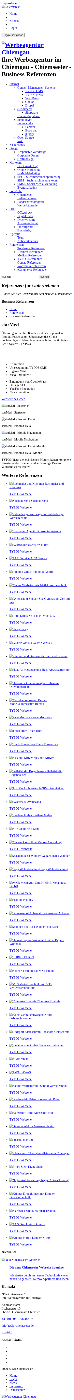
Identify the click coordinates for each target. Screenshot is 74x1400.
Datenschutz (17, 1389)
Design (13, 148)
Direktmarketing (27, 166)
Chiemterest (24, 194)
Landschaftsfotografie (30, 201)
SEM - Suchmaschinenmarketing (37, 180)
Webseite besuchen (13, 399)
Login (13, 28)
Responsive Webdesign (31, 152)
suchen (44, 276)
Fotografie (15, 191)
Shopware (31, 112)
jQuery (29, 134)
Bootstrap (31, 130)
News (13, 1382)
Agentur (14, 234)
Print (12, 209)
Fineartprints (25, 226)
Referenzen (16, 244)
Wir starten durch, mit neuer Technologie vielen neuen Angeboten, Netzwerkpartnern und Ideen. (39, 1277)
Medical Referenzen (29, 255)
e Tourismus (17, 144)
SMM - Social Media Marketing (37, 184)
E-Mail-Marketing (28, 173)
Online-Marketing (28, 169)
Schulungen (24, 119)
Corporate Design (28, 155)
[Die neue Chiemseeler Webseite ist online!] (21, 1259)
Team (20, 237)
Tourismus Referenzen (31, 248)
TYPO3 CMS (34, 91)
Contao (29, 102)
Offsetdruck (24, 212)
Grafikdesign (25, 159)
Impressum (16, 1386)
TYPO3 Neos (34, 94)
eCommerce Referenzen (32, 269)
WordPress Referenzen (31, 266)
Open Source (25, 137)
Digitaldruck (25, 216)
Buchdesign (24, 230)
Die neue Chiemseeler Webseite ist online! (37, 1267)
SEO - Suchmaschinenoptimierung (39, 176)
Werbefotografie (27, 205)
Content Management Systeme (36, 87)
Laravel (30, 127)
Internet (14, 84)
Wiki (20, 141)
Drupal (29, 105)
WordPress (32, 98)
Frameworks (25, 123)
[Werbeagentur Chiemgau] (37, 52)
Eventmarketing (27, 187)
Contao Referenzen (29, 262)
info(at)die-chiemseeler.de (18, 1325)
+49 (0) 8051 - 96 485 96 (17, 1318)
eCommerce (24, 109)
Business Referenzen (30, 251)
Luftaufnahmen (27, 198)
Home (13, 13)
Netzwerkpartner (27, 241)
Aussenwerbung (27, 223)
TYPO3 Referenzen (29, 259)
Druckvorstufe (26, 219)
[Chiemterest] (11, 7)
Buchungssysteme (28, 116)
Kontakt (14, 20)
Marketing (15, 162)
